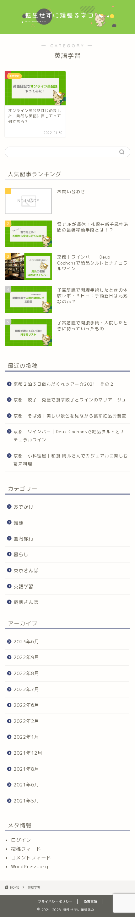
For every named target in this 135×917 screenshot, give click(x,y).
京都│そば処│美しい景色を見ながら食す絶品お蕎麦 (70, 416)
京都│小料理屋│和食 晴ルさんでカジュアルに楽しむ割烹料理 (71, 460)
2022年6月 (26, 705)
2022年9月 (26, 657)
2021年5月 (26, 800)
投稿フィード (26, 849)
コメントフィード (31, 857)
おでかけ (24, 507)
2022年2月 (26, 721)
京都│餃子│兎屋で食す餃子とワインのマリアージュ (70, 400)
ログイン (21, 840)
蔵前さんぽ (26, 602)
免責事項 (90, 901)
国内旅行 (24, 538)
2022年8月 (26, 673)
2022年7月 (26, 689)
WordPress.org (29, 866)
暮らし (21, 554)
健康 (19, 522)
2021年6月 (26, 784)
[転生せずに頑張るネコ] (67, 17)
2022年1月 (26, 737)
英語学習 (24, 586)
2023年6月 (26, 641)
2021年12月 (28, 753)
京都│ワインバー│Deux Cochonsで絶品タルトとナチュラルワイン (69, 435)
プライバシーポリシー (55, 901)
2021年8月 (26, 769)
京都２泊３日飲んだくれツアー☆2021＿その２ (64, 384)
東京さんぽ (26, 570)
